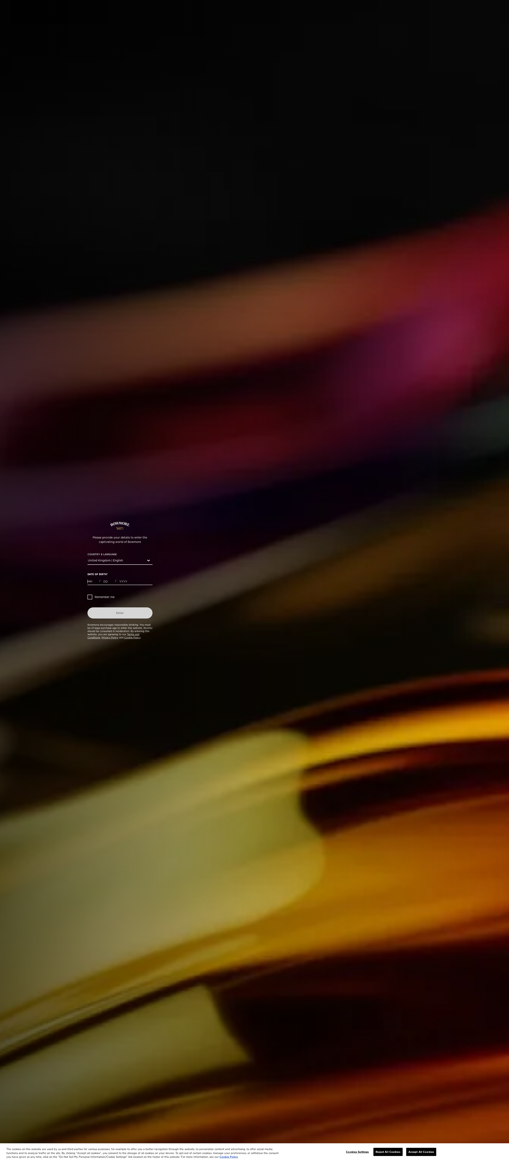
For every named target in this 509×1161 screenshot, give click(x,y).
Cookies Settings (357, 1151)
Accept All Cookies (421, 1151)
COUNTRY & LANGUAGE (102, 554)
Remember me (105, 597)
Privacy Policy (110, 637)
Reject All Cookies (388, 1151)
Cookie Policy (132, 637)
